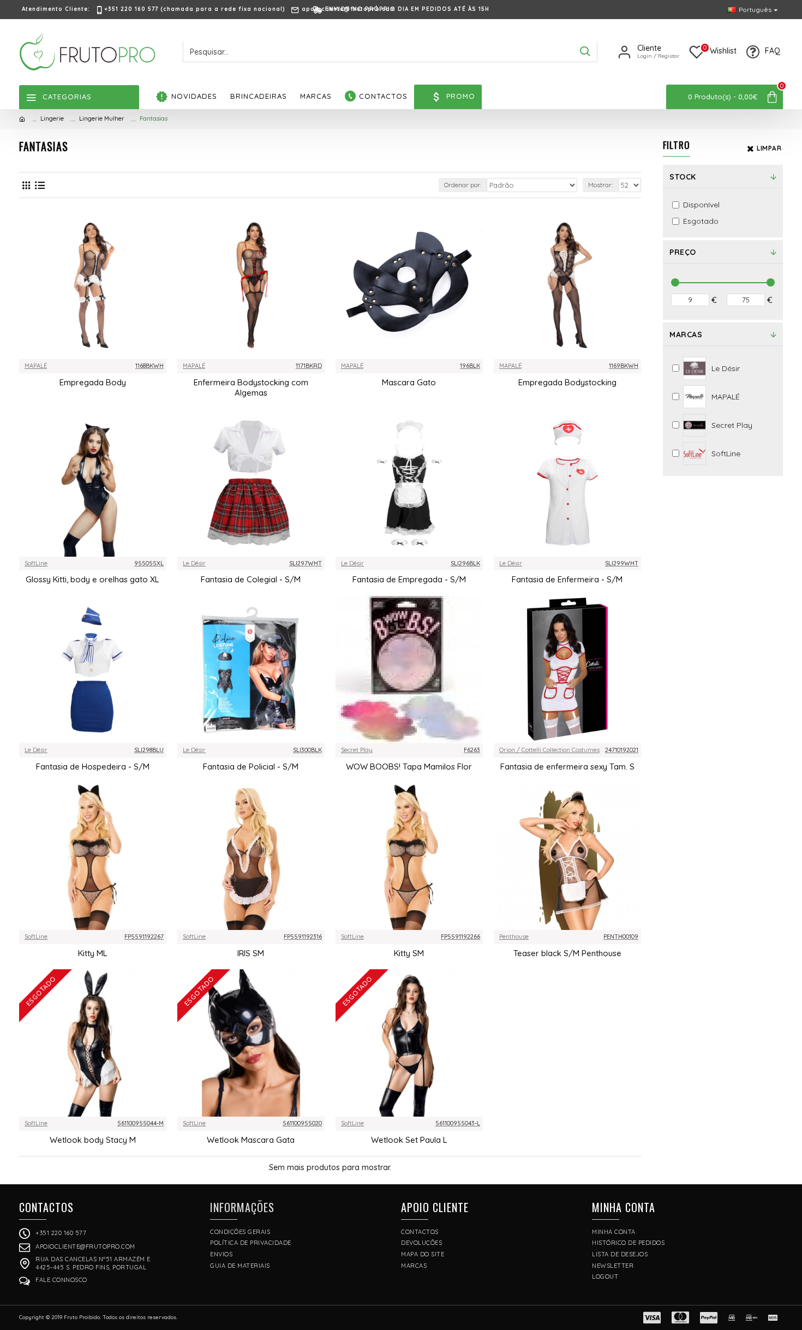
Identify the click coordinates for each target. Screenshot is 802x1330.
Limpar (769, 148)
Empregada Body (92, 382)
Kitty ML (92, 953)
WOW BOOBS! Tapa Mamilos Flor (409, 766)
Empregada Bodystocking (567, 382)
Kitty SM (409, 953)
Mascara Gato (409, 382)
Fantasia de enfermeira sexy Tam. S (567, 766)
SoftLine (36, 563)
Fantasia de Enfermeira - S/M (567, 579)
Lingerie (52, 118)
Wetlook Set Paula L (409, 1140)
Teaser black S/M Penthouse (567, 953)
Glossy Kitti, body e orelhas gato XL (92, 579)
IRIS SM (250, 953)
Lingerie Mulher (101, 118)
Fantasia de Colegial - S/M (251, 579)
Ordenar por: (462, 185)
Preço (682, 252)
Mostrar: (600, 185)
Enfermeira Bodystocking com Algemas (251, 387)
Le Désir (194, 563)
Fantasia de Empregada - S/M (409, 579)
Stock (682, 177)
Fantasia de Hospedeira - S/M (92, 766)
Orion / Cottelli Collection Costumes (549, 750)
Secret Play (357, 750)
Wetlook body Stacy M (93, 1140)
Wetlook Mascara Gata (251, 1140)
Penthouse (514, 936)
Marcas (685, 334)
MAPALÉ (36, 365)
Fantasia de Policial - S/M (250, 766)
